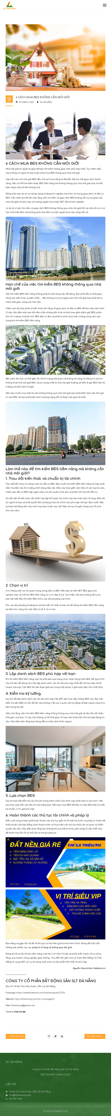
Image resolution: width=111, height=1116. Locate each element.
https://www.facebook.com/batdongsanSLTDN (40, 993)
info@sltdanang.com (20, 1095)
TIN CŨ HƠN (15, 1036)
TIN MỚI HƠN (94, 1036)
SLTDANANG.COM (59, 1111)
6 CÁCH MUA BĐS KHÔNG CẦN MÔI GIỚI (43, 97)
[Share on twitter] (55, 1036)
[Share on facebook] (49, 1036)
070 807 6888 (15, 1099)
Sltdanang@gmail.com (23, 1005)
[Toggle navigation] (105, 5)
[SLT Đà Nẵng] (9, 5)
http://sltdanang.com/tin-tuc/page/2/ (34, 999)
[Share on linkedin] (62, 1036)
